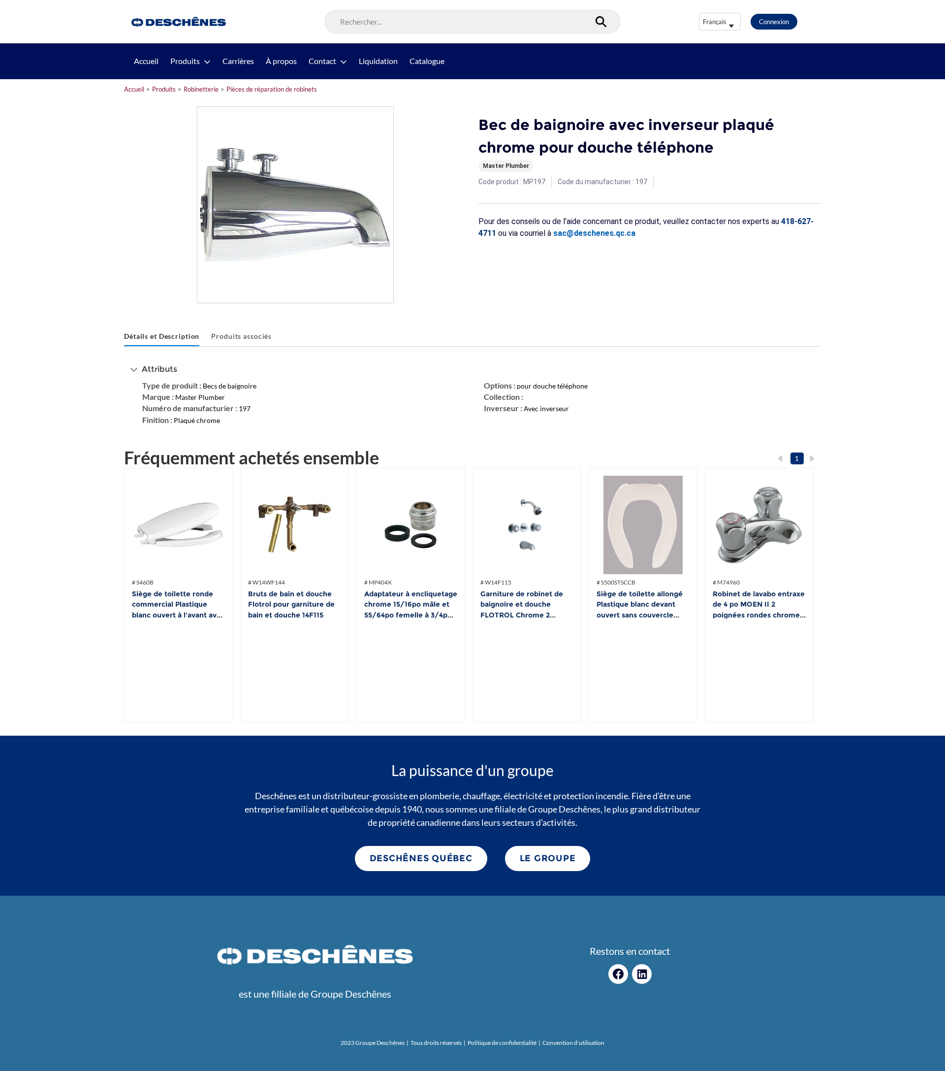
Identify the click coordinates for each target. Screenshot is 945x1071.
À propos (281, 61)
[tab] (161, 336)
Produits (185, 61)
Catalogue (427, 61)
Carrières (238, 61)
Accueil (146, 61)
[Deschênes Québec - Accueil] (177, 22)
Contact (322, 61)
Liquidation (378, 61)
